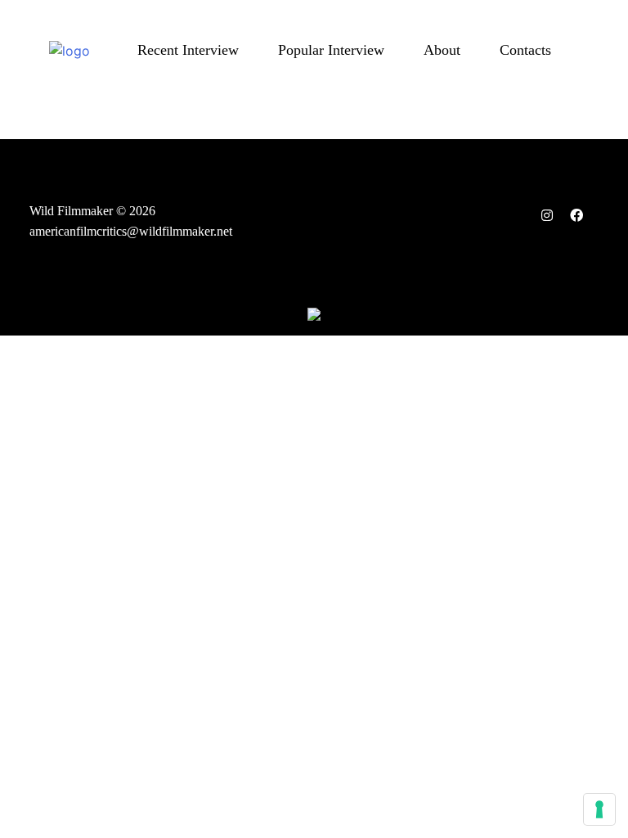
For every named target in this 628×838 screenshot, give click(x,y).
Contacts (525, 50)
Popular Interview (331, 50)
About (442, 50)
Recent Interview (188, 50)
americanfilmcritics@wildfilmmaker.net (130, 231)
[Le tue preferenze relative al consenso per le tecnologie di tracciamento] (599, 809)
